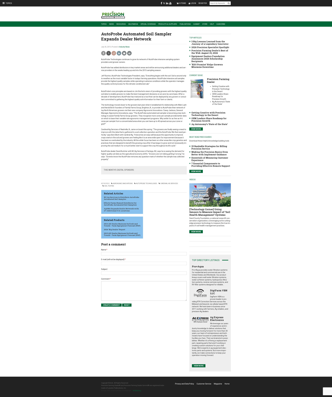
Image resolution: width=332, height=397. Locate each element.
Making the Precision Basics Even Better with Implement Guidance (209, 153)
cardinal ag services (169, 183)
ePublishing (137, 391)
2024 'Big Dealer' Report (114, 229)
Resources (121, 24)
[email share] (124, 53)
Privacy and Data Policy (184, 384)
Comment (106, 279)
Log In (193, 3)
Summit (196, 24)
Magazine (218, 384)
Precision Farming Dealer (218, 80)
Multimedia (133, 24)
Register (203, 3)
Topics (9, 3)
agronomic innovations (123, 183)
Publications (185, 24)
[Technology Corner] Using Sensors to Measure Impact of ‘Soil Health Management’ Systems (209, 212)
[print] (129, 53)
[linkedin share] (119, 53)
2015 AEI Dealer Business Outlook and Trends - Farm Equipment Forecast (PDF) (122, 234)
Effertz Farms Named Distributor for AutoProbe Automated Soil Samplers (120, 204)
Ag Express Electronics (217, 319)
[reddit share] (114, 53)
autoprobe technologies (146, 183)
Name (104, 250)
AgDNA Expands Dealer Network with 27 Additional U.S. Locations (121, 209)
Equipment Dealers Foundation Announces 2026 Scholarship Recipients (208, 58)
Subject (104, 269)
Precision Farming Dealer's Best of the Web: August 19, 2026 (209, 51)
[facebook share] (103, 53)
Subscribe (220, 24)
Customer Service (204, 384)
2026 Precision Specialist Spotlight (210, 47)
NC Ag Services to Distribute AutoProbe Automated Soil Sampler (121, 198)
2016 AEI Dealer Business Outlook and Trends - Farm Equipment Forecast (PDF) (122, 225)
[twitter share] (108, 53)
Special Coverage (148, 24)
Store (204, 24)
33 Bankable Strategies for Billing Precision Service (209, 147)
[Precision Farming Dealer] (197, 88)
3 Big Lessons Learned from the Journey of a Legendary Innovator (210, 42)
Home (227, 384)
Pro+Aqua (198, 266)
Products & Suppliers (167, 24)
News (111, 24)
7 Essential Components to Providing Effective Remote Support (210, 164)
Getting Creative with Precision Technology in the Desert (208, 113)
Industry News (124, 47)
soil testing (109, 186)
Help (212, 24)
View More (196, 129)
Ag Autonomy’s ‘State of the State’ (209, 124)
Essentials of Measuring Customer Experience (209, 159)
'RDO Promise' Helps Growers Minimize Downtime (207, 65)
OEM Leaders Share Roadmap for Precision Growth (208, 119)
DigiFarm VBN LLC (218, 292)
